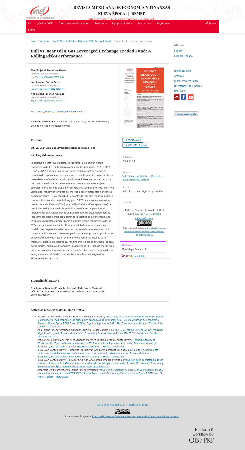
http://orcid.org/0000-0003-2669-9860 (47, 77)
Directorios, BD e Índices (188, 85)
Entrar (31, 29)
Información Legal (144, 218)
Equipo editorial (121, 23)
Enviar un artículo (186, 113)
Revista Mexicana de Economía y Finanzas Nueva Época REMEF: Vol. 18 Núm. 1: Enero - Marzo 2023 (95, 355)
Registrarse (163, 23)
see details (139, 256)
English (178, 50)
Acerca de (144, 23)
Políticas (100, 23)
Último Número (182, 70)
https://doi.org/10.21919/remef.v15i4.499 (60, 111)
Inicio (29, 23)
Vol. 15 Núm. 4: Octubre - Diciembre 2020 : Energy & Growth (82, 40)
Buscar (212, 23)
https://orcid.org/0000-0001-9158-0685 (47, 101)
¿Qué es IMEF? (45, 23)
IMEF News (180, 90)
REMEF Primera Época (186, 80)
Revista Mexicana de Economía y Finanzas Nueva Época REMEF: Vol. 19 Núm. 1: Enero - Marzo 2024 (97, 345)
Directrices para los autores (74, 23)
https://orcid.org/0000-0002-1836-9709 (47, 89)
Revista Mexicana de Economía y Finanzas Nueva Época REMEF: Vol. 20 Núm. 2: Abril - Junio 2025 (100, 365)
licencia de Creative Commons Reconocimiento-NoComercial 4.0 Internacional (145, 231)
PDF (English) (134, 140)
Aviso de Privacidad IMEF (147, 214)
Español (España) (184, 55)
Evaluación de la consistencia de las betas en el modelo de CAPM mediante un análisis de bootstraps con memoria (100, 361)
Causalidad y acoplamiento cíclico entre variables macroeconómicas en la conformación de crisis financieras (98, 351)
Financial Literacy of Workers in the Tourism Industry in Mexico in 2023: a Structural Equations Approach (96, 341)
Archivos (44, 40)
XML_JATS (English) (137, 145)
